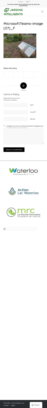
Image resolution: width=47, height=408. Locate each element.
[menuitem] (20, 1)
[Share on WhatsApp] (28, 74)
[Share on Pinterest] (38, 74)
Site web (32, 119)
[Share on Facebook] (9, 74)
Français (20, 1)
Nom (32, 105)
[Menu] (42, 11)
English (28, 1)
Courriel (33, 112)
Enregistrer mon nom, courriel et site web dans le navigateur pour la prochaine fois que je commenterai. (25, 127)
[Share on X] (19, 74)
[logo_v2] (19, 11)
